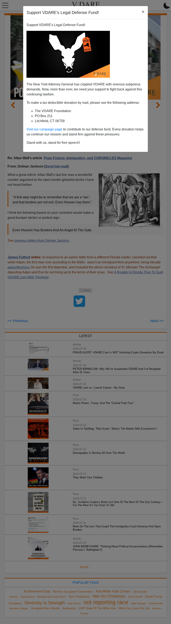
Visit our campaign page (44, 129)
